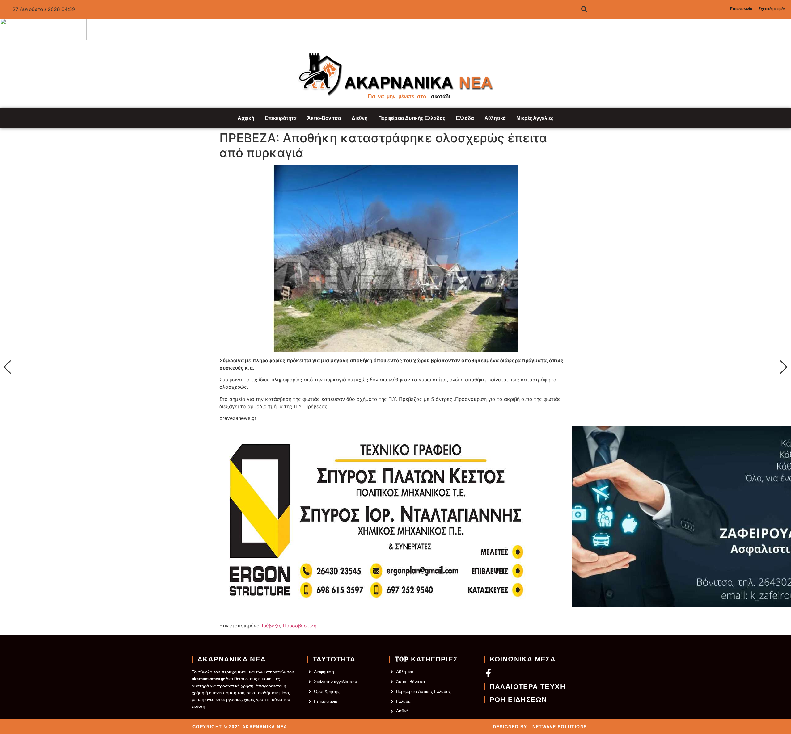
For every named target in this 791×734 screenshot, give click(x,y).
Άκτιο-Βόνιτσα (324, 118)
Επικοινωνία (741, 9)
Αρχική (246, 118)
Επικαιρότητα (281, 118)
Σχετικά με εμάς (772, 9)
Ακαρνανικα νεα (231, 659)
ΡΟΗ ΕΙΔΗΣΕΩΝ (518, 699)
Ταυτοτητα (334, 659)
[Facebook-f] (488, 673)
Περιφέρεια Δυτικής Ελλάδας (411, 118)
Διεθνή (360, 118)
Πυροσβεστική (299, 626)
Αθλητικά (495, 118)
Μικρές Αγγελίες (534, 118)
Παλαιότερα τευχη (527, 686)
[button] (7, 367)
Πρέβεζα (270, 626)
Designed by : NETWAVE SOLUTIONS (540, 726)
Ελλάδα (465, 118)
